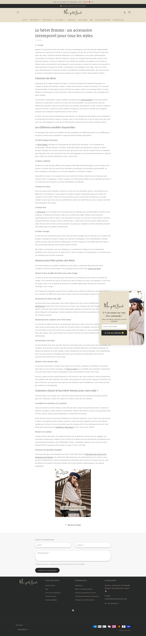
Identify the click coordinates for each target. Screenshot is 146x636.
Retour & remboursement (83, 589)
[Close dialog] (141, 293)
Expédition (79, 585)
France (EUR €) (22, 629)
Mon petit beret (126, 630)
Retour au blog (74, 525)
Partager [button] (41, 45)
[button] (18, 12)
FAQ (46, 589)
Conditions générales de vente (85, 593)
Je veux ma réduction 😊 (114, 332)
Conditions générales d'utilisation (87, 596)
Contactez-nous (50, 596)
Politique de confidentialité (84, 600)
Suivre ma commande (52, 593)
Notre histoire (50, 585)
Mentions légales (51, 600)
